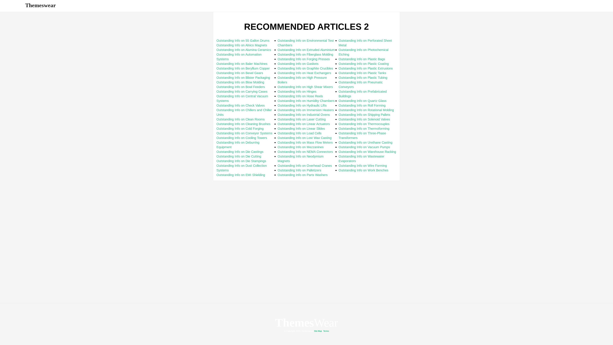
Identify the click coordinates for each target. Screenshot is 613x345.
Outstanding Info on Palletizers (299, 170)
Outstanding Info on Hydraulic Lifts (302, 105)
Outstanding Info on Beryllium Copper (243, 68)
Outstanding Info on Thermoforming (364, 128)
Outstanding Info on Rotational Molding (366, 110)
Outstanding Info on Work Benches (363, 170)
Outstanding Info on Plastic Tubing (363, 77)
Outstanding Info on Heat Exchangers (304, 73)
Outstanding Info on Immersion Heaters (306, 110)
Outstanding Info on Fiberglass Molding (305, 54)
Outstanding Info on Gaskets (298, 63)
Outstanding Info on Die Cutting (238, 156)
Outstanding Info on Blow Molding (240, 82)
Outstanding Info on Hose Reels (300, 96)
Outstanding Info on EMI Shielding (240, 175)
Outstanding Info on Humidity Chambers (306, 101)
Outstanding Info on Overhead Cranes (305, 165)
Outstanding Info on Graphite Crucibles (305, 68)
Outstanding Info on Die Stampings (241, 161)
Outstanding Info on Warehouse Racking (367, 151)
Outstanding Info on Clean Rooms (240, 119)
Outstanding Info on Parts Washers (303, 175)
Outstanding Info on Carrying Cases (241, 91)
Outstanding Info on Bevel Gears (239, 73)
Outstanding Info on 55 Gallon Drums (242, 40)
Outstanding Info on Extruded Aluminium (306, 50)
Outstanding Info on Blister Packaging (243, 77)
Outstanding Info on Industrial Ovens (304, 114)
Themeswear (40, 5)
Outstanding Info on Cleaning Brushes (243, 124)
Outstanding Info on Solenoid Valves (364, 119)
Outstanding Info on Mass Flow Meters (305, 142)
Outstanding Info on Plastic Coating (364, 63)
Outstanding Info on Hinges (297, 91)
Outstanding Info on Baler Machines (241, 63)
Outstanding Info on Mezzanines (301, 147)
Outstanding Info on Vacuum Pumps (364, 147)
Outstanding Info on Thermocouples (364, 124)
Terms (326, 331)
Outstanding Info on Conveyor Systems (244, 133)
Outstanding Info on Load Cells (300, 133)
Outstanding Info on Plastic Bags (362, 59)
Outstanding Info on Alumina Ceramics (243, 50)
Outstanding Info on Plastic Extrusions (366, 68)
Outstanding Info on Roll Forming (362, 105)
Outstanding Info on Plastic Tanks (362, 73)
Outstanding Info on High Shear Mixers (305, 87)
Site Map (318, 331)
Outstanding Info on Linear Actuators (304, 124)
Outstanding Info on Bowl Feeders (240, 87)
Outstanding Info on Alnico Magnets (241, 45)
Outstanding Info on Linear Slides (301, 128)
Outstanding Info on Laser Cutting (302, 119)
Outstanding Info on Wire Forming (363, 165)
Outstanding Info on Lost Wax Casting (305, 138)
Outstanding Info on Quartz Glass (362, 101)
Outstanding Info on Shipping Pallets (364, 114)
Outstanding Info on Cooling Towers (241, 138)
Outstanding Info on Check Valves (240, 105)
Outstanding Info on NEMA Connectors (305, 151)
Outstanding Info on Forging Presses (304, 59)
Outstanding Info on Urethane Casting (365, 142)
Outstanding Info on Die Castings (239, 151)
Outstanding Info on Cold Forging (240, 128)
